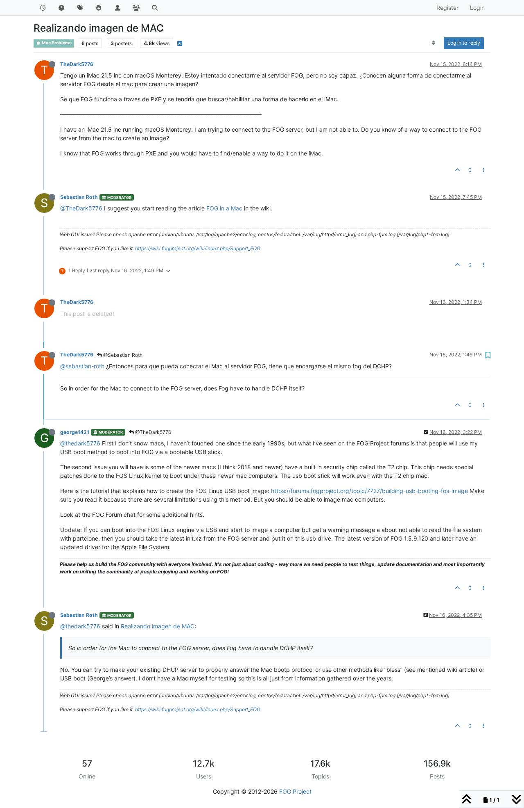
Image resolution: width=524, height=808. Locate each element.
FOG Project (295, 791)
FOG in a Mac (224, 208)
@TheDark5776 (81, 208)
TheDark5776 (76, 64)
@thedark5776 (80, 443)
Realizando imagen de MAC (157, 626)
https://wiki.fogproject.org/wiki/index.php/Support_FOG (197, 248)
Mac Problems (56, 43)
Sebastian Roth (79, 197)
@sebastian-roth (82, 366)
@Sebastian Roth (122, 355)
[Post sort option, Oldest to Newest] (433, 43)
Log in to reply (463, 43)
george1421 (74, 432)
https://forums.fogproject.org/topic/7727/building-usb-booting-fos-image (369, 490)
